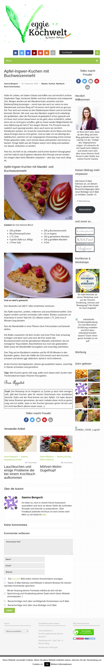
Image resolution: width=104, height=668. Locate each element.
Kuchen (52, 84)
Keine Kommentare (12, 87)
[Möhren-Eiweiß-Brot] (94, 389)
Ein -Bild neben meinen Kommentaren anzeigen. (35, 579)
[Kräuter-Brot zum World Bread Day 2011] (81, 402)
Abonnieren (85, 209)
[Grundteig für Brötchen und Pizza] (81, 389)
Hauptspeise (9, 460)
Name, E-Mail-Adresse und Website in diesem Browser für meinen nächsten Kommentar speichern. (37, 584)
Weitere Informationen (61, 664)
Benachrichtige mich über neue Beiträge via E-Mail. (32, 605)
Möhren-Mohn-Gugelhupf (51, 468)
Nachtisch (60, 84)
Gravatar (16, 579)
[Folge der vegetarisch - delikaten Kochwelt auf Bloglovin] (85, 251)
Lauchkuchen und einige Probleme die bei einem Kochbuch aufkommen (19, 472)
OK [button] (47, 664)
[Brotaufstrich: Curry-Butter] (94, 376)
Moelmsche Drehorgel (48, 647)
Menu (9, 61)
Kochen (18, 460)
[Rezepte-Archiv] (94, 402)
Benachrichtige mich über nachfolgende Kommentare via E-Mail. (38, 601)
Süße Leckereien (47, 460)
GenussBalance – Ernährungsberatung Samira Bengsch (51, 634)
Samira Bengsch (11, 84)
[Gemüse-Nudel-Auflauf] (81, 376)
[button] (26, 419)
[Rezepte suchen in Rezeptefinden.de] (83, 636)
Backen (45, 84)
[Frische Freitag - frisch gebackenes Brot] (81, 415)
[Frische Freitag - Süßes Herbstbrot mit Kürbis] (94, 415)
